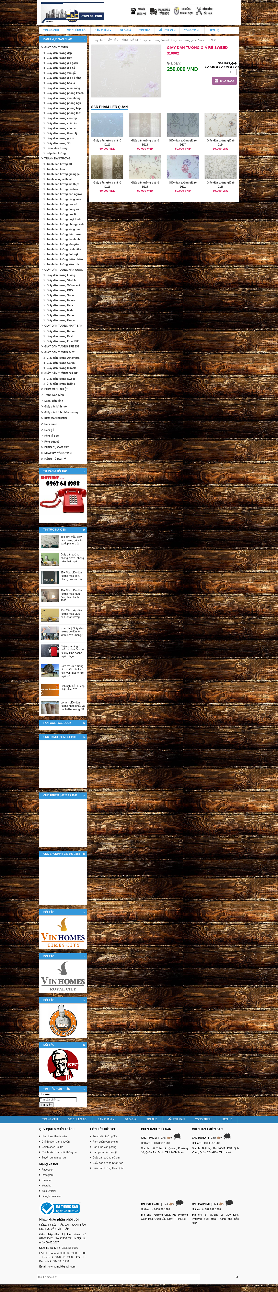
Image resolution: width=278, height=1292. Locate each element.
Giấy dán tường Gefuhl (61, 362)
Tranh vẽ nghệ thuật (59, 179)
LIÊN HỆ (214, 30)
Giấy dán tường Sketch (61, 280)
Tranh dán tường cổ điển (62, 189)
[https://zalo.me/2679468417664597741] (63, 499)
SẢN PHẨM (102, 30)
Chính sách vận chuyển (56, 1141)
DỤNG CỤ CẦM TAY (56, 447)
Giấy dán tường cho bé (61, 128)
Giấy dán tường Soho (60, 295)
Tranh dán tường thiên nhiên (65, 259)
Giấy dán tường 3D (58, 143)
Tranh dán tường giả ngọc (63, 174)
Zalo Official (49, 1190)
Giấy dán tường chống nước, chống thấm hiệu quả (72, 558)
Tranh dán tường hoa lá (61, 214)
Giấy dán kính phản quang (61, 412)
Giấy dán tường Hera (60, 305)
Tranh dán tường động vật (63, 209)
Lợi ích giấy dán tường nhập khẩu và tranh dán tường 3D (73, 706)
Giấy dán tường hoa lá (61, 83)
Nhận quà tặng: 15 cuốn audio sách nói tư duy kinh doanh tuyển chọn (72, 651)
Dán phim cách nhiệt (105, 1152)
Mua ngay (226, 80)
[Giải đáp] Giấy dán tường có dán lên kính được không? (72, 632)
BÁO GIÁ (125, 30)
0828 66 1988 (64, 1257)
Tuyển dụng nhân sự (54, 1157)
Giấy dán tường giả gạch (62, 63)
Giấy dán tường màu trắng (63, 88)
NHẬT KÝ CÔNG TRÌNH (58, 453)
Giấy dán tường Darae (60, 315)
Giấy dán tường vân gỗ (61, 73)
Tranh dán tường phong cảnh (65, 224)
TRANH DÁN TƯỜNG (57, 158)
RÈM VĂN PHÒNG (55, 418)
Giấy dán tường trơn (59, 57)
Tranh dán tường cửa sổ (62, 204)
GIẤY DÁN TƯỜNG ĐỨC (59, 352)
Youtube (46, 1185)
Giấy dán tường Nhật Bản (108, 1162)
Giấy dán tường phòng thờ (63, 113)
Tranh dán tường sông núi (63, 229)
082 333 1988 (61, 1261)
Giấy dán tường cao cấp (62, 118)
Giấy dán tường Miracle (61, 367)
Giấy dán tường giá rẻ (60, 138)
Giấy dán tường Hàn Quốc (108, 1168)
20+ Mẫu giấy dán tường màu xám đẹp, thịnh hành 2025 (71, 595)
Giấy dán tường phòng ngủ (64, 103)
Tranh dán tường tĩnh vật (62, 254)
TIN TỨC (144, 30)
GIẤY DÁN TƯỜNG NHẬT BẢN (63, 325)
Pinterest (47, 1180)
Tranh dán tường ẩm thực (63, 184)
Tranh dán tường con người (64, 194)
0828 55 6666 (70, 1247)
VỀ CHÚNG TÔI (76, 30)
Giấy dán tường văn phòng (64, 98)
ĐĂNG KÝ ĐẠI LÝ (55, 459)
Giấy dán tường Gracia (61, 320)
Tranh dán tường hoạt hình (64, 219)
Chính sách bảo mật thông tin (59, 1152)
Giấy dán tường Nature (61, 300)
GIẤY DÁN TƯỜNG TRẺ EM (61, 346)
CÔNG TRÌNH (192, 30)
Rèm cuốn (50, 424)
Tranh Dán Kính (54, 394)
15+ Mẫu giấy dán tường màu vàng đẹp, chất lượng (71, 614)
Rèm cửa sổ (51, 441)
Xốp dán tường (56, 153)
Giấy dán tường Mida (60, 310)
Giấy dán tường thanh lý (62, 133)
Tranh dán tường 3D (59, 164)
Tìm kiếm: (45, 1094)
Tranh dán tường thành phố (64, 239)
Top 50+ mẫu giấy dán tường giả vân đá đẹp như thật (71, 540)
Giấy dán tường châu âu (62, 123)
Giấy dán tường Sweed (155, 40)
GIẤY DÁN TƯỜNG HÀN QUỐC (63, 269)
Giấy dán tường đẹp (59, 53)
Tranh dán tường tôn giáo (63, 244)
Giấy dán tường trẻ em (106, 1157)
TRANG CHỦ (51, 30)
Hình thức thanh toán (54, 1136)
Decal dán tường (57, 148)
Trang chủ (97, 40)
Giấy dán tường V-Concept (63, 285)
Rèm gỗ (49, 430)
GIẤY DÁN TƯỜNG (56, 47)
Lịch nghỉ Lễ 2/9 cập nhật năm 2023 (72, 687)
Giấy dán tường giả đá (61, 67)
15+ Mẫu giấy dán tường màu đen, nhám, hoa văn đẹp (72, 576)
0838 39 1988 (68, 1253)
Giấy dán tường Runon (61, 331)
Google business (51, 1196)
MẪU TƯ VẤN (167, 30)
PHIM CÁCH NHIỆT (56, 389)
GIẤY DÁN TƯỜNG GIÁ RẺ (122, 40)
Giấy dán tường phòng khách (65, 93)
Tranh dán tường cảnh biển (64, 249)
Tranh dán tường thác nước (64, 234)
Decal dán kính (53, 400)
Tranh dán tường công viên (64, 199)
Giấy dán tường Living (61, 275)
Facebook (47, 1169)
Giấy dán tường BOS (60, 290)
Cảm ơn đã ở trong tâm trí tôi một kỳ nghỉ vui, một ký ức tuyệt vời (72, 671)
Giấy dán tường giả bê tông (64, 77)
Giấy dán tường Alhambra (63, 357)
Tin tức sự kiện (54, 529)
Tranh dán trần (56, 169)
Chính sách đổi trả (52, 1146)
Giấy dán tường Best (60, 336)
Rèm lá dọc (51, 435)
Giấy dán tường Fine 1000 (63, 341)
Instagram (48, 1174)
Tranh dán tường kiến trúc (63, 264)
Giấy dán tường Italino (61, 383)
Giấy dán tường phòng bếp (64, 108)
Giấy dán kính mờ (55, 406)
